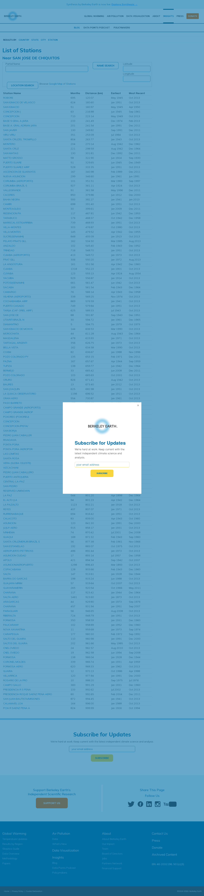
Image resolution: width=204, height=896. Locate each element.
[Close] (138, 405)
